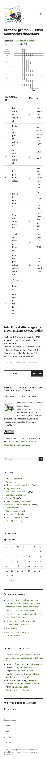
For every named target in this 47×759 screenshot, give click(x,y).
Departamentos (13, 488)
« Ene (11, 580)
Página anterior (34, 376)
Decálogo (8, 731)
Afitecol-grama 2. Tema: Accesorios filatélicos (23, 32)
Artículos (10, 482)
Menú (39, 14)
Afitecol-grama (21, 362)
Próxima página (40, 376)
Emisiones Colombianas (16, 491)
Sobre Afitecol (10, 720)
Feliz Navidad (12, 628)
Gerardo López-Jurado (16, 655)
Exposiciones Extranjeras (17, 501)
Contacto (8, 742)
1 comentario (34, 362)
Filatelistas (11, 508)
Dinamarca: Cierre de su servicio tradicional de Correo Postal (24, 658)
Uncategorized (12, 520)
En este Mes (11, 498)
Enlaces (7, 726)
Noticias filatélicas (14, 517)
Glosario (7, 737)
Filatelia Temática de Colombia (20, 504)
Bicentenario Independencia (18, 485)
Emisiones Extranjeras (16, 495)
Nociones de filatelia (15, 514)
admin (9, 362)
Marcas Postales (13, 511)
